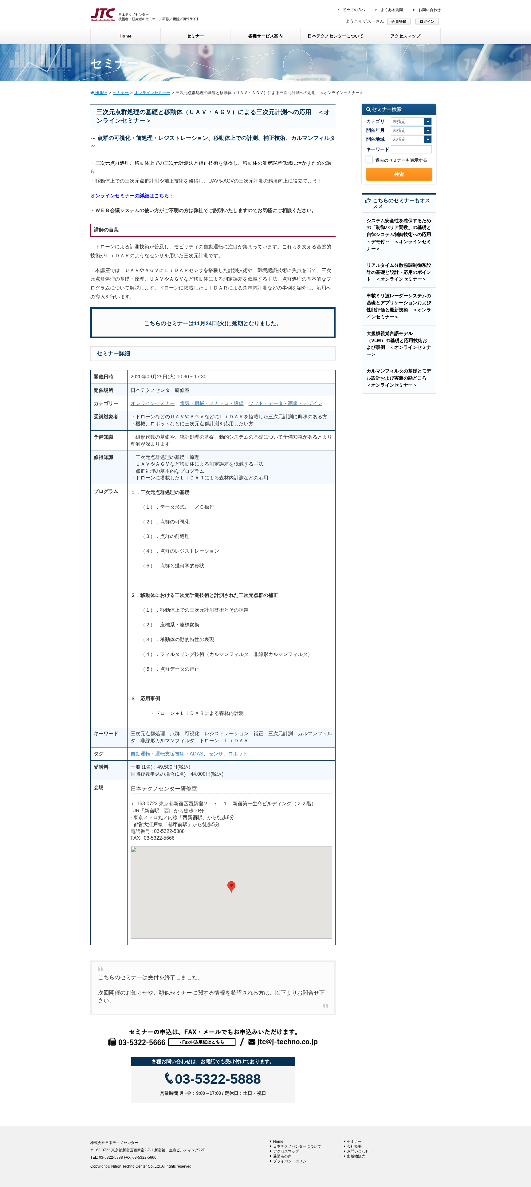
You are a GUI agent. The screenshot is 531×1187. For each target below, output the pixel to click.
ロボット (238, 753)
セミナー (354, 1141)
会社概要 (354, 1146)
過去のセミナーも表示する (401, 160)
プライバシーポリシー (291, 1161)
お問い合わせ (429, 10)
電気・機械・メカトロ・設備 (212, 403)
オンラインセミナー (153, 403)
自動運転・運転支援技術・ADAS (167, 753)
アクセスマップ (286, 1151)
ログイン (427, 21)
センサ (215, 753)
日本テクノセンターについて (297, 1146)
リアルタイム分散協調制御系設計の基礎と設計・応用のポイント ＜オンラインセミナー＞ (399, 272)
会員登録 (398, 21)
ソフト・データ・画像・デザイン (285, 403)
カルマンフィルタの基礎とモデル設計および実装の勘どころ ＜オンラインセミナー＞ (399, 378)
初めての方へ (353, 10)
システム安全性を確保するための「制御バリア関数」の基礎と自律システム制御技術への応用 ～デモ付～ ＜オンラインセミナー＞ (401, 234)
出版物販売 (356, 1156)
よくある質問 (391, 10)
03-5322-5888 (218, 1079)
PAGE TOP (513, 1145)
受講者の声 (282, 1156)
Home (278, 1141)
